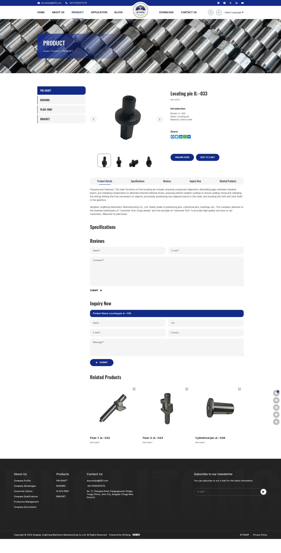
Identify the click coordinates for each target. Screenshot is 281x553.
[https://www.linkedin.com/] (236, 3)
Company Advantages (25, 486)
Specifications (137, 181)
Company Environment (25, 507)
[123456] (276, 414)
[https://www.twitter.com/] (230, 3)
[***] (276, 407)
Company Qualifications (26, 496)
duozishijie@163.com (51, 3)
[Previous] (93, 119)
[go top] (276, 422)
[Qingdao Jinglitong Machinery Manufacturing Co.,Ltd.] (140, 10)
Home (46, 51)
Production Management (26, 502)
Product (55, 51)
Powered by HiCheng (120, 535)
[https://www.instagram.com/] (224, 3)
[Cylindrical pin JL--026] (219, 409)
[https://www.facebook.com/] (218, 3)
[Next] (159, 119)
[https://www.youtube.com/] (242, 3)
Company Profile (22, 481)
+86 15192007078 (78, 3)
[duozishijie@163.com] (276, 400)
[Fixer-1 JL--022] (114, 409)
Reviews (167, 181)
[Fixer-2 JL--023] (167, 409)
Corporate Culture (23, 491)
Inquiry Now (195, 181)
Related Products (228, 181)
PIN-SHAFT (95, 442)
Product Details (104, 181)
